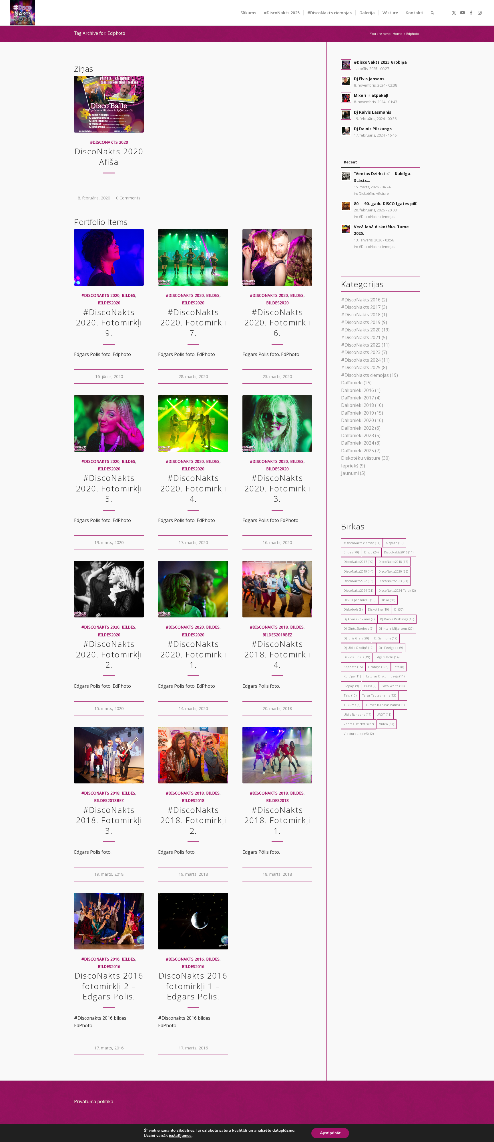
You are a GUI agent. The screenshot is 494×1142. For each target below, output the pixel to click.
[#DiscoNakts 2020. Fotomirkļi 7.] (193, 257)
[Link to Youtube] (462, 12)
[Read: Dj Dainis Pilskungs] (346, 131)
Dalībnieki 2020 (357, 420)
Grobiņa (378, 667)
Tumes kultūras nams (385, 705)
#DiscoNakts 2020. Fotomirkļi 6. (277, 322)
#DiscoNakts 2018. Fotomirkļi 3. (109, 820)
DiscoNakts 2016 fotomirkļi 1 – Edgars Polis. (193, 986)
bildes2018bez (277, 635)
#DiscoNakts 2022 (361, 345)
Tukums (352, 705)
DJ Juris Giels (356, 638)
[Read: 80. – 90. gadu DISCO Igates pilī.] (346, 206)
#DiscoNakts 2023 (361, 352)
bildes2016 (109, 966)
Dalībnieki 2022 (357, 428)
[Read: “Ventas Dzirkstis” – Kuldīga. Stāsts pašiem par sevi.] (346, 176)
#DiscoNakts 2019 (361, 322)
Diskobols (353, 609)
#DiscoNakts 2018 (269, 627)
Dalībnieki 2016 (357, 390)
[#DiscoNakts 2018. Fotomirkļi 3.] (109, 755)
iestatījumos (180, 1135)
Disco (371, 552)
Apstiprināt (330, 1133)
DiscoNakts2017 (358, 561)
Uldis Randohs (357, 714)
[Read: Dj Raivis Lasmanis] (346, 114)
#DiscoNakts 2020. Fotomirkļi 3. (277, 488)
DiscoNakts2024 (358, 590)
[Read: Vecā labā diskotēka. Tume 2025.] (346, 229)
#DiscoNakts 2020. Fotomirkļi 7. (193, 322)
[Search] (432, 12)
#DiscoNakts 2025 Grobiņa (380, 62)
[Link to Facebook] (471, 12)
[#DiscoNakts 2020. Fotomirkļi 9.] (109, 257)
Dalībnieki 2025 (357, 450)
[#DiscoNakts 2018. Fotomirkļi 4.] (277, 589)
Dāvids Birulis (357, 657)
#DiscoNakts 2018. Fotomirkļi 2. (193, 820)
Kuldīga (352, 676)
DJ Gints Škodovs (358, 628)
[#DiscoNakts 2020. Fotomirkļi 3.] (277, 423)
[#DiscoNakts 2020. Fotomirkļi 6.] (277, 257)
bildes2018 (193, 800)
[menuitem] (248, 12)
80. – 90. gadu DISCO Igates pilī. (385, 203)
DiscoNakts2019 (358, 571)
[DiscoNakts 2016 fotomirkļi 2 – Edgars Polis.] (109, 921)
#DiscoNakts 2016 (100, 959)
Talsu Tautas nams (379, 695)
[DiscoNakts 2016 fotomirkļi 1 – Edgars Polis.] (193, 921)
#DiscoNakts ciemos (362, 543)
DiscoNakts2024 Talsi (397, 590)
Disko (388, 600)
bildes (128, 295)
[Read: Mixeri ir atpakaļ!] (346, 98)
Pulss (370, 686)
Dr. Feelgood (391, 647)
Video (386, 724)
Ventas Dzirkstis (359, 724)
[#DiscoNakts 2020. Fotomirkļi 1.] (193, 589)
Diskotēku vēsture (374, 193)
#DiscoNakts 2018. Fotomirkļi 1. (277, 820)
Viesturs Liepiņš (359, 733)
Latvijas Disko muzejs (385, 676)
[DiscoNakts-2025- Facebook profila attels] (22, 12)
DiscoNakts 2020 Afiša (109, 156)
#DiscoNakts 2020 (109, 142)
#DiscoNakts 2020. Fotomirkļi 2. (109, 654)
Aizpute (394, 543)
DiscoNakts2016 (398, 552)
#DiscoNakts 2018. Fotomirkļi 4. (277, 654)
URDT (384, 714)
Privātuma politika (93, 1101)
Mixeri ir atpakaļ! (371, 95)
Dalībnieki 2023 (357, 435)
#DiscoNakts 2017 (361, 307)
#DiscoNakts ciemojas (377, 216)
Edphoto (353, 667)
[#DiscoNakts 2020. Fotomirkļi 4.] (193, 423)
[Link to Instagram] (479, 12)
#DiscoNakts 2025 (361, 367)
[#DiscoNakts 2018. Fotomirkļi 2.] (193, 755)
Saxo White (393, 686)
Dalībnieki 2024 (357, 443)
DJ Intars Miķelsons (396, 628)
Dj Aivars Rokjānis (359, 619)
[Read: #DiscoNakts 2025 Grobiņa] (346, 64)
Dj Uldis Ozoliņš (358, 647)
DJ (398, 609)
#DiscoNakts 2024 (361, 360)
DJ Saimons (385, 638)
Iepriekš (349, 466)
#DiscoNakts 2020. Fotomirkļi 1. (193, 654)
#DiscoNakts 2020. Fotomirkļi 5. (109, 488)
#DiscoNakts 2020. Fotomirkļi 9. (109, 322)
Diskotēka (378, 609)
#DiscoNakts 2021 (361, 337)
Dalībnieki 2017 (357, 398)
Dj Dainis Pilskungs (373, 128)
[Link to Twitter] (454, 12)
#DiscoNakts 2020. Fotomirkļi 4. (193, 488)
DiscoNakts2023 (393, 581)
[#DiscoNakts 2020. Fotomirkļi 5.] (109, 423)
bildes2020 (109, 303)
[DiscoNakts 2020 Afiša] (109, 104)
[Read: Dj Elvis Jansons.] (346, 81)
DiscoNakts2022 (358, 581)
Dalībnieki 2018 (357, 405)
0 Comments (128, 198)
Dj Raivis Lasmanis (372, 112)
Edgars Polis (387, 657)
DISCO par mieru (359, 600)
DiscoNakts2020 (393, 571)
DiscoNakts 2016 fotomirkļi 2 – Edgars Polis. (109, 986)
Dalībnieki (351, 382)
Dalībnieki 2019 (357, 413)
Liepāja (351, 686)
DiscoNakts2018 (393, 561)
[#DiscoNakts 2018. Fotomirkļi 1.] (277, 755)
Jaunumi (350, 473)
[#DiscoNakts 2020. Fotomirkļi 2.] (109, 589)
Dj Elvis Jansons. (369, 78)
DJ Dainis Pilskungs (397, 619)
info (399, 667)
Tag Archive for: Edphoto (99, 33)
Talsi (350, 695)
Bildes (351, 552)
